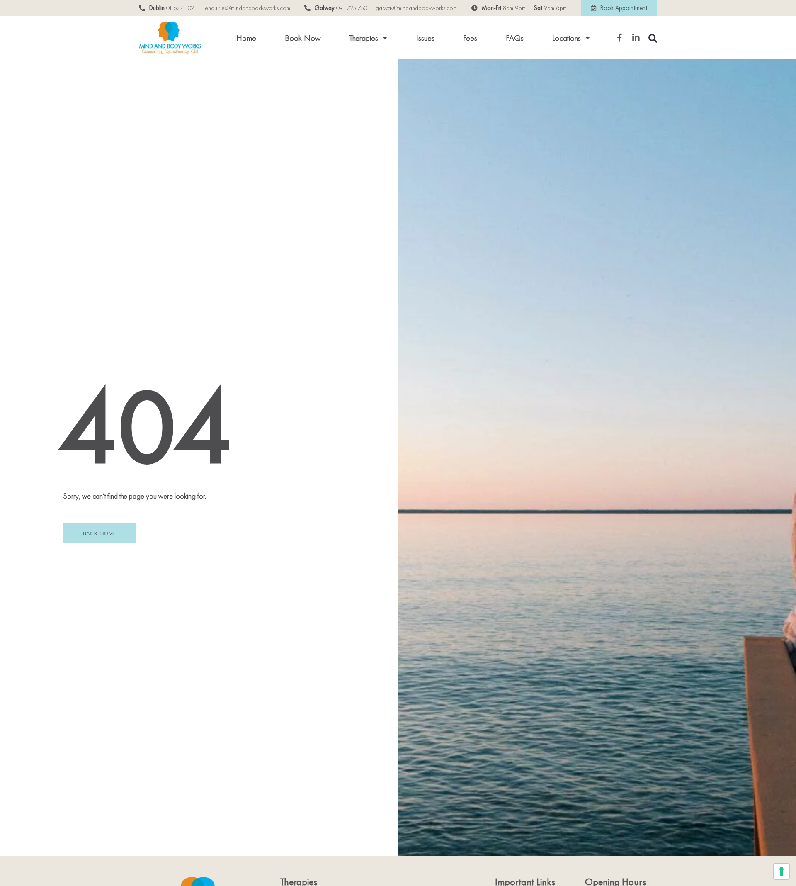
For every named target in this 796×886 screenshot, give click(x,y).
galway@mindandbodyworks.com (416, 8)
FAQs (515, 37)
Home (246, 37)
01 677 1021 (181, 8)
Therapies (363, 37)
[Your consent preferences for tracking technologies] (781, 871)
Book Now (302, 37)
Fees (470, 37)
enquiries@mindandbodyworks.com (247, 8)
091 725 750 (351, 8)
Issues (425, 37)
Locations (566, 37)
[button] (652, 38)
